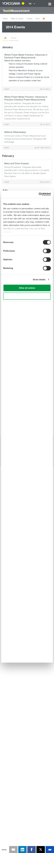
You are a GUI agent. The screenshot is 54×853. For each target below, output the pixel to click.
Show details (39, 279)
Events (29, 18)
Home (5, 18)
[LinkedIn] (22, 849)
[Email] (13, 849)
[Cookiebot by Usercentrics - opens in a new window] (39, 194)
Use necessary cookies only (27, 296)
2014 (38, 18)
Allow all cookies (27, 288)
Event (13, 37)
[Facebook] (31, 849)
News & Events (17, 18)
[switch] (47, 251)
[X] (40, 849)
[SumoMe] (50, 849)
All (5, 37)
